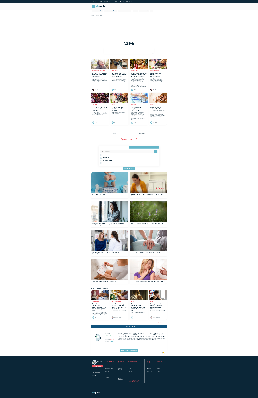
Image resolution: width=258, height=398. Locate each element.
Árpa (119, 372)
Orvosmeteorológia (160, 365)
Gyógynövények (149, 371)
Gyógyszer (113, 147)
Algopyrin (129, 365)
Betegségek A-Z (115, 1)
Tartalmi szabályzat (95, 377)
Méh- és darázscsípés (120, 379)
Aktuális (94, 1)
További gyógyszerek (129, 168)
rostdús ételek (134, 70)
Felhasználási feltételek (96, 372)
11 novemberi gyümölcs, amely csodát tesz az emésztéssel (99, 74)
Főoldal (92, 15)
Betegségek (148, 365)
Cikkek (107, 50)
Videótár (158, 368)
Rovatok (100, 1)
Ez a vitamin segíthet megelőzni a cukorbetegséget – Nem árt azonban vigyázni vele (99, 307)
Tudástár (96, 15)
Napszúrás (120, 365)
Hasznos (121, 1)
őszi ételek (114, 104)
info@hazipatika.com (162, 392)
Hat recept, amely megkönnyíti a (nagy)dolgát (136, 108)
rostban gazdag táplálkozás (98, 70)
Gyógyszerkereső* (132, 361)
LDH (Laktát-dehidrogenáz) (109, 365)
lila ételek (94, 104)
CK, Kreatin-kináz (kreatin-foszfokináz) (109, 374)
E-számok (159, 373)
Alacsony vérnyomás (120, 369)
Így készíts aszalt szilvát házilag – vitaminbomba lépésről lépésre (119, 74)
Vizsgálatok (149, 368)
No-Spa (129, 373)
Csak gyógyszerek (107, 155)
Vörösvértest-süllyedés (109, 368)
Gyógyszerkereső (107, 1)
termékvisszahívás (154, 70)
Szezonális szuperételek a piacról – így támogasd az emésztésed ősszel (138, 74)
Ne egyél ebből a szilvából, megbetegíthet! (155, 74)
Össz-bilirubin (107, 371)
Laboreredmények (129, 1)
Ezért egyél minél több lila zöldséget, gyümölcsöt (99, 108)
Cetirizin (129, 368)
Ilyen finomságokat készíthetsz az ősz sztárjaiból (118, 108)
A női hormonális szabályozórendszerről (104, 281)
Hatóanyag (144, 147)
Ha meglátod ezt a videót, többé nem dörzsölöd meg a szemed (156, 306)
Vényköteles (106, 157)
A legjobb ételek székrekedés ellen (156, 108)
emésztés (133, 301)
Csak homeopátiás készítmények (110, 163)
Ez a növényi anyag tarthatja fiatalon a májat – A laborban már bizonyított (119, 306)
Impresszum (94, 369)
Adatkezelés (94, 375)
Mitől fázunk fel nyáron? (99, 194)
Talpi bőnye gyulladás (120, 375)
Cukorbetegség (95, 301)
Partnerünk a (156, 354)
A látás (151, 301)
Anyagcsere (133, 104)
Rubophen (130, 376)
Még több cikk (160, 322)
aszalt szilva (115, 70)
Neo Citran (130, 371)
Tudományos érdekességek (117, 301)
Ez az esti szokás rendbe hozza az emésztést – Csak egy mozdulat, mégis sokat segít (138, 307)
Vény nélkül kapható (108, 160)
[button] (109, 361)
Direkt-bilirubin (107, 377)
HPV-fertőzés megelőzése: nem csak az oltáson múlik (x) (148, 281)
